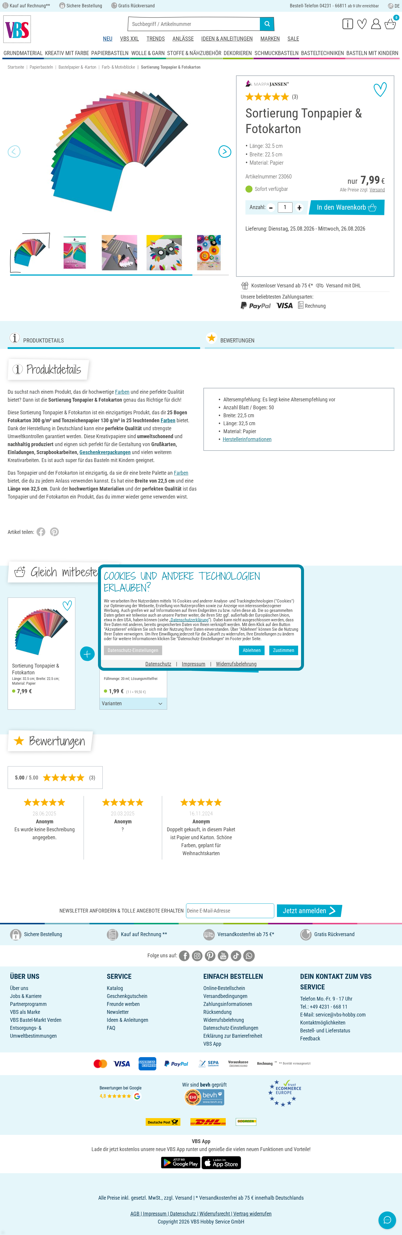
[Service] (348, 23)
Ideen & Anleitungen (227, 38)
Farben (122, 392)
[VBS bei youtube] (223, 955)
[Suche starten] (267, 23)
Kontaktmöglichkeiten (322, 1022)
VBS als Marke (25, 1012)
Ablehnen (252, 650)
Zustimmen (283, 650)
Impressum (193, 663)
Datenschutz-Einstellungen (230, 1028)
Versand (377, 190)
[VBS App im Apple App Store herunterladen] (221, 1162)
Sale (293, 38)
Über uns (19, 988)
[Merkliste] (362, 23)
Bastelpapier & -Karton (77, 67)
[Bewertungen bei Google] (120, 1093)
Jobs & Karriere (25, 996)
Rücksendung (217, 1012)
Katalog (115, 988)
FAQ (111, 1028)
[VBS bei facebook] (184, 955)
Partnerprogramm (28, 1004)
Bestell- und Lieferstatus (325, 1030)
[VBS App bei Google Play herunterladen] (181, 1162)
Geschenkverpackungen (105, 452)
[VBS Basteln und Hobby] (17, 29)
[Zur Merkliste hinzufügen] (380, 89)
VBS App (212, 1044)
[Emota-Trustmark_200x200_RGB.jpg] (284, 1093)
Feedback (310, 1038)
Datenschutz (158, 663)
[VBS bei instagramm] (197, 955)
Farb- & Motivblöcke (118, 67)
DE (397, 6)
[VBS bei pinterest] (210, 955)
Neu (107, 38)
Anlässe (183, 38)
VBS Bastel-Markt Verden (36, 1020)
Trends (156, 38)
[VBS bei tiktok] (236, 955)
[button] (14, 151)
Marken (270, 38)
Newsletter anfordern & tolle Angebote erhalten (121, 911)
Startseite (16, 67)
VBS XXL (129, 38)
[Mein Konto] (376, 23)
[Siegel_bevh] (204, 1097)
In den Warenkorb (341, 207)
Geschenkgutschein (127, 996)
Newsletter (118, 1012)
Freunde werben (123, 1004)
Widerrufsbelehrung (223, 1020)
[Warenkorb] (390, 23)
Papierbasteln (41, 67)
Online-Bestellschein (224, 988)
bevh (205, 1085)
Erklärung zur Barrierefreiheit (232, 1036)
